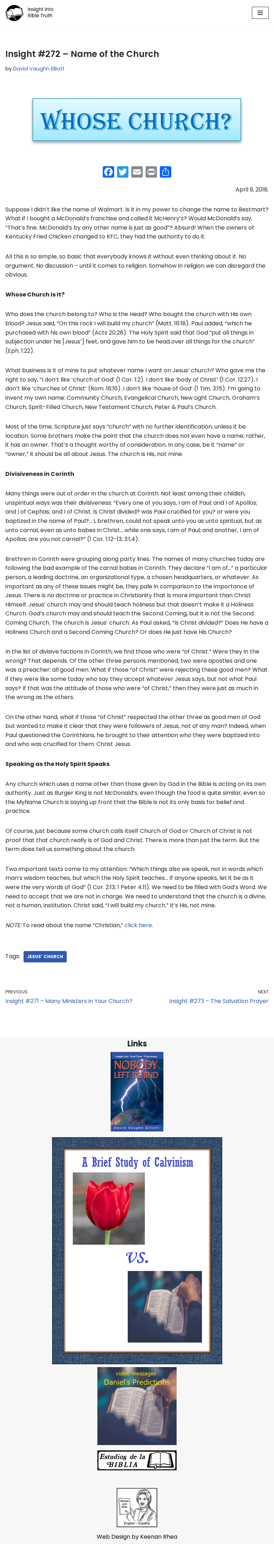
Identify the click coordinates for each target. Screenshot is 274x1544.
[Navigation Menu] (260, 13)
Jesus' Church (45, 957)
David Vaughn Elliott (39, 68)
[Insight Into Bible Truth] (29, 13)
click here (138, 925)
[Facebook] (108, 172)
